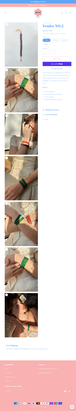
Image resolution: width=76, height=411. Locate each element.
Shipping (52, 33)
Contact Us (8, 381)
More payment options (57, 68)
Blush (46, 44)
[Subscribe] (36, 391)
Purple (47, 40)
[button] (6, 13)
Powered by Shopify (42, 406)
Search (7, 369)
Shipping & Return (10, 377)
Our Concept (8, 373)
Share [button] (46, 119)
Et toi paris (35, 406)
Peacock (64, 40)
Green (55, 40)
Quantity (45, 48)
